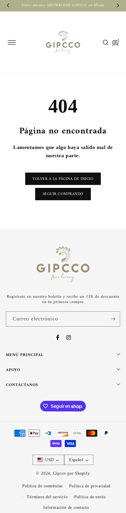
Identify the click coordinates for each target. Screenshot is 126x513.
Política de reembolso (42, 486)
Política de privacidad (89, 486)
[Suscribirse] (113, 319)
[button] (11, 42)
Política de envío (90, 496)
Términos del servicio (47, 496)
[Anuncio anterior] (8, 5)
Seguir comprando (63, 194)
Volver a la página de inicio (63, 179)
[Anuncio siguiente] (118, 5)
